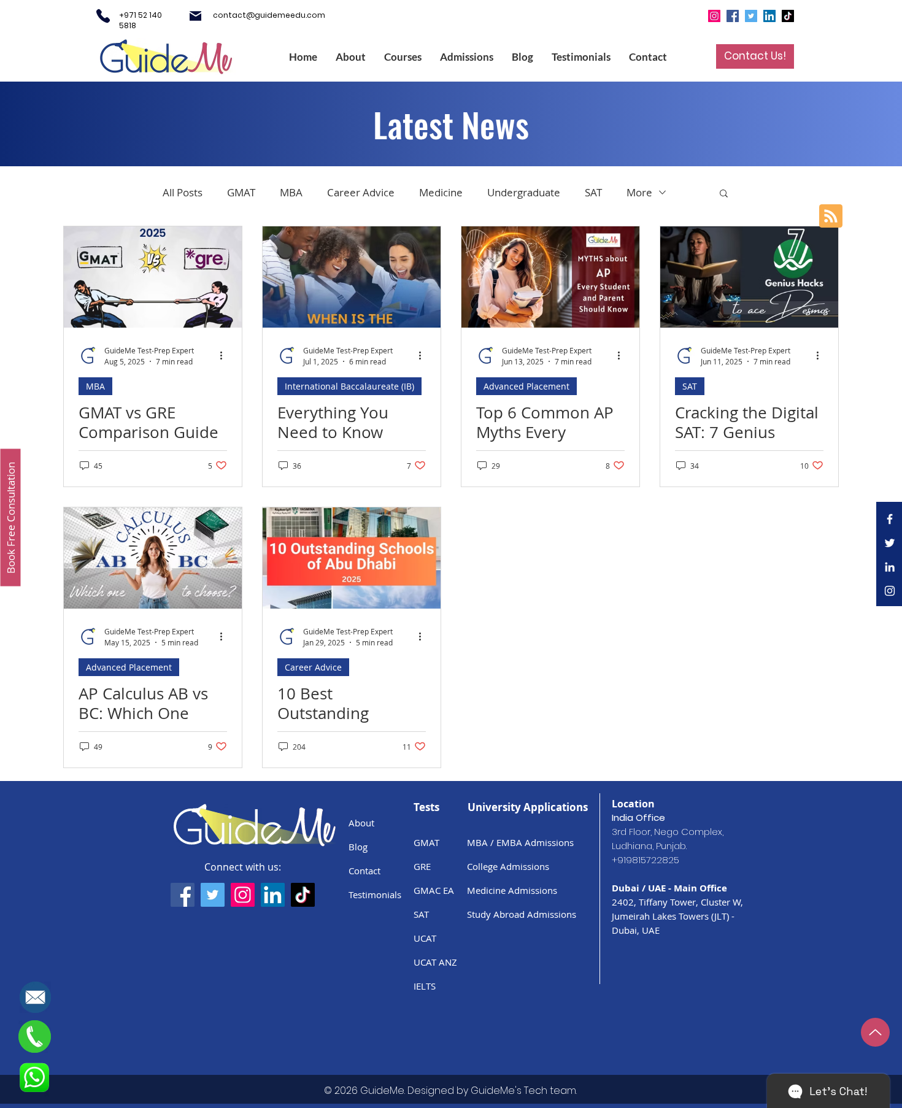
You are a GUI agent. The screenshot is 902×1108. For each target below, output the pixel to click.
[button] (883, 646)
